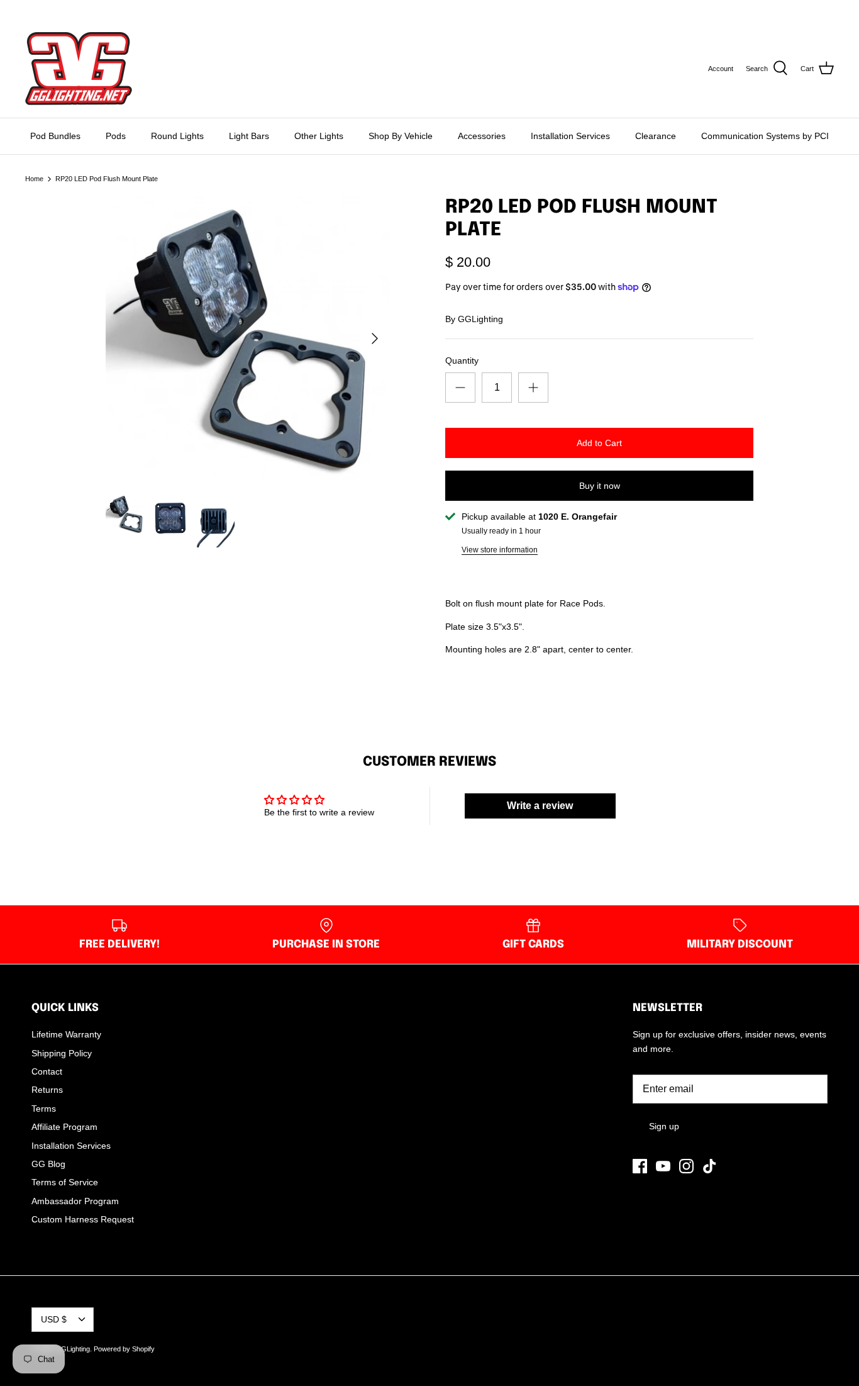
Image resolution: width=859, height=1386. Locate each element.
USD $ (810, 9)
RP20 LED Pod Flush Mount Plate (106, 178)
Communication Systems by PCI (765, 136)
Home (34, 178)
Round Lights (177, 136)
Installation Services (570, 136)
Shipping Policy (61, 1053)
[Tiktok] (82, 9)
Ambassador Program (75, 1201)
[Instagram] (65, 9)
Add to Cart (599, 443)
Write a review (540, 805)
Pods (116, 136)
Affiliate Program (64, 1127)
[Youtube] (47, 9)
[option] (247, 338)
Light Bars (249, 136)
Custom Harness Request (82, 1219)
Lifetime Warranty (66, 1034)
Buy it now (599, 486)
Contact (46, 1071)
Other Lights (318, 136)
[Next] (375, 338)
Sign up (664, 1126)
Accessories (482, 136)
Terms (43, 1109)
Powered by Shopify (124, 1349)
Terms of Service (64, 1182)
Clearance (655, 136)
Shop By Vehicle (401, 136)
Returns (47, 1090)
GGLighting (480, 319)
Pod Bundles (55, 136)
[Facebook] (30, 9)
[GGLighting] (78, 68)
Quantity (462, 360)
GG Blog (48, 1164)
